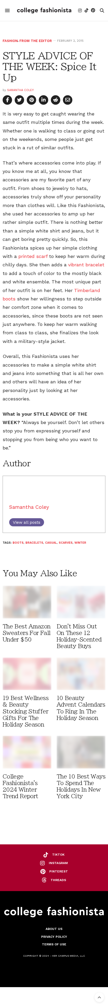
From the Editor (35, 41)
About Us (54, 929)
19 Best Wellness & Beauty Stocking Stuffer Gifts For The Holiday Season (25, 711)
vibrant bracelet (86, 264)
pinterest (58, 871)
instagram (58, 863)
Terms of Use (54, 944)
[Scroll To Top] (99, 997)
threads (58, 880)
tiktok (58, 854)
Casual (51, 542)
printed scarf (32, 256)
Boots (18, 542)
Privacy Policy (54, 937)
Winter (80, 542)
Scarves (66, 542)
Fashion (10, 41)
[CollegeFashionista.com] (44, 10)
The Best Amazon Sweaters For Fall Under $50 (27, 633)
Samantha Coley (20, 90)
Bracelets (34, 542)
